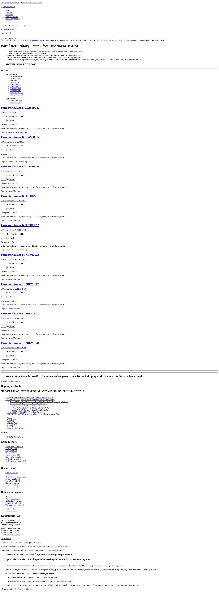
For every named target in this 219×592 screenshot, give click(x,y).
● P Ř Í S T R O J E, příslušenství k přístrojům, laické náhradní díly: (30, 40)
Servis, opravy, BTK (12, 455)
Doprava (8, 497)
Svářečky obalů (11, 449)
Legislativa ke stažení (13, 459)
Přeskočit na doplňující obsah (31, 3)
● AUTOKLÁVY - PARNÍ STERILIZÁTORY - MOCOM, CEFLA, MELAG (84, 40)
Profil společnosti (11, 473)
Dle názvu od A (15, 89)
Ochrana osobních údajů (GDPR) (44, 546)
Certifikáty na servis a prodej (15, 477)
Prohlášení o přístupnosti (10, 546)
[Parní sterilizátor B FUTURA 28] (13, 259)
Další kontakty (6, 539)
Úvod (3, 40)
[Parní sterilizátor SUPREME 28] (13, 348)
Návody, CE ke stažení (13, 457)
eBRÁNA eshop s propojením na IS (34, 550)
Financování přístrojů (13, 503)
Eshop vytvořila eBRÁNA (10, 550)
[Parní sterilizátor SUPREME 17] (13, 289)
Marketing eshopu (55, 550)
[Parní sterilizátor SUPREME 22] (13, 318)
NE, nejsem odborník (8, 589)
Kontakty (8, 475)
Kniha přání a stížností (13, 501)
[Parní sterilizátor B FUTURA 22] (13, 230)
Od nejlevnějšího (16, 76)
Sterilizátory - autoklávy (14, 447)
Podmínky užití (25, 546)
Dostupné (13, 80)
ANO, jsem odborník (24, 589)
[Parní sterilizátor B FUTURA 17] (13, 201)
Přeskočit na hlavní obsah (10, 3)
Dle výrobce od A (16, 93)
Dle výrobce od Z (16, 95)
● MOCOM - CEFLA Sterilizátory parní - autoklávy (132, 40)
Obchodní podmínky (12, 499)
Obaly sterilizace (11, 453)
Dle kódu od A (15, 85)
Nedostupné (14, 82)
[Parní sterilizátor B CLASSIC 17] (13, 112)
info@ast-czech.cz (13, 535)
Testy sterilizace (11, 451)
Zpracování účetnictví (13, 479)
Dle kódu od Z (15, 87)
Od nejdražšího (15, 78)
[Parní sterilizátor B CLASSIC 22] (13, 142)
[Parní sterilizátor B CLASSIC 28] (13, 171)
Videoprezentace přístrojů (14, 505)
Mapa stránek (62, 546)
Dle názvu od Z (15, 91)
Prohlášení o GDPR (12, 481)
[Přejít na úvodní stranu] (8, 7)
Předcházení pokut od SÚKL (15, 461)
